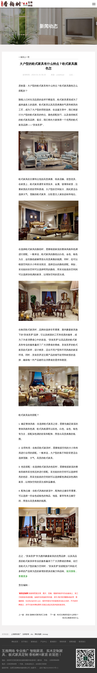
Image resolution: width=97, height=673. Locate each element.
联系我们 (82, 642)
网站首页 (15, 642)
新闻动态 (34, 642)
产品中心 (43, 642)
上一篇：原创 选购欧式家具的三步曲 (33, 615)
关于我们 (24, 642)
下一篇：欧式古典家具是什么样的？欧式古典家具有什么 (64, 616)
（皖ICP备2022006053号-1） (48, 668)
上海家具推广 (16, 634)
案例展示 (53, 642)
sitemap (45, 634)
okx (32, 634)
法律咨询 (25, 634)
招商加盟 (72, 642)
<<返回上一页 (24, 57)
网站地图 (38, 634)
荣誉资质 (63, 642)
